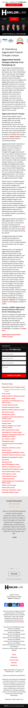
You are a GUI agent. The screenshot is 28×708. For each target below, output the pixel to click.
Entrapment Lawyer (8, 421)
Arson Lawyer (6, 393)
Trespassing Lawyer (8, 478)
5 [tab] (18, 568)
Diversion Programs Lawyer (10, 407)
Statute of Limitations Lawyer (11, 466)
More (23, 19)
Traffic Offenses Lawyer (9, 476)
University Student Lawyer (10, 492)
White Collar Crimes (8, 487)
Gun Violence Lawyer (8, 439)
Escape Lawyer (6, 423)
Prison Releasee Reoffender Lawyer (13, 452)
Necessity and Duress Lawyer (11, 447)
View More (14, 574)
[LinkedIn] (14, 605)
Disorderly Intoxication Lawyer (11, 490)
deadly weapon (14, 136)
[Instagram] (22, 605)
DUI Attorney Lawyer (8, 414)
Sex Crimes (5, 459)
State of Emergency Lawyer (10, 464)
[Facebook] (6, 605)
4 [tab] (16, 568)
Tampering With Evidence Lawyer (12, 469)
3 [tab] (14, 568)
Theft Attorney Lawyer (9, 474)
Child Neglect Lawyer (8, 398)
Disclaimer (14, 657)
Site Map (14, 662)
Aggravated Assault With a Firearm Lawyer (15, 390)
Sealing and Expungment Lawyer (12, 457)
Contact (13, 19)
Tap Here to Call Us (14, 5)
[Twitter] (10, 605)
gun (23, 229)
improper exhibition (9, 300)
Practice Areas (7, 384)
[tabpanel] (14, 522)
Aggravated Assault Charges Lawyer (13, 387)
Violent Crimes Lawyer (9, 485)
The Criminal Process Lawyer (11, 471)
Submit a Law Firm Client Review (14, 579)
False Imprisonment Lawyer (10, 430)
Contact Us (6, 346)
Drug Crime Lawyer (8, 412)
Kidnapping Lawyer (8, 441)
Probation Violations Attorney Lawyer (14, 455)
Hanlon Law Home (14, 12)
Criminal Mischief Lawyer (10, 405)
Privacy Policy (14, 660)
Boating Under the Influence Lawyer (13, 396)
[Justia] (18, 605)
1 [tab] (9, 568)
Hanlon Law (19, 699)
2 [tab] (12, 568)
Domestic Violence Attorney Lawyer (13, 409)
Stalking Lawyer (7, 462)
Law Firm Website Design (14, 706)
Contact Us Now (14, 375)
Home (4, 19)
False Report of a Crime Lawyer (12, 432)
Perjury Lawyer (6, 450)
